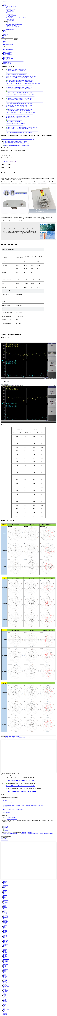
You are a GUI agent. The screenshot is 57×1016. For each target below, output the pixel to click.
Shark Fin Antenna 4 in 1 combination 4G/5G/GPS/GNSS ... (19, 128)
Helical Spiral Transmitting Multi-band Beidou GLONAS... (19, 103)
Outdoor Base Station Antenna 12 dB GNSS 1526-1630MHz (16, 737)
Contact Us (5, 34)
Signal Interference (10, 29)
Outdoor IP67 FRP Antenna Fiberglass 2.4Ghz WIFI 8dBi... (19, 114)
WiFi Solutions (9, 22)
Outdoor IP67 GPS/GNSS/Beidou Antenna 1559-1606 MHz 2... (20, 96)
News (4, 30)
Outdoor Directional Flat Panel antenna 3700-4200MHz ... (19, 85)
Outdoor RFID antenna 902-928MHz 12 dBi (16, 74)
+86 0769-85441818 (11, 817)
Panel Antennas (9, 14)
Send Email (3, 838)
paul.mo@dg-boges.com (12, 819)
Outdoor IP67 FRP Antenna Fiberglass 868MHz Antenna (18, 106)
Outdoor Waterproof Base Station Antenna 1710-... (20, 786)
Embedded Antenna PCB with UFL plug (15, 125)
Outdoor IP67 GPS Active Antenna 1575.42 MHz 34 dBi (18, 99)
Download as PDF (12, 161)
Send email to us (4, 161)
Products (5, 5)
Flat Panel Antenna (5, 833)
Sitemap (24, 832)
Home (4, 4)
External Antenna (10, 10)
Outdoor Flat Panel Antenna (11, 835)
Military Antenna (10, 19)
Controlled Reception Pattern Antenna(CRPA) (16, 17)
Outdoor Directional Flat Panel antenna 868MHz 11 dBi (18, 88)
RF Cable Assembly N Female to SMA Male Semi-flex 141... (19, 77)
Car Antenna (9, 7)
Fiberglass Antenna (10, 11)
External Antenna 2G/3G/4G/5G (13, 121)
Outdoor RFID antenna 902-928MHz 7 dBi (15, 70)
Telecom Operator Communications (14, 24)
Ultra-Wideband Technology (12, 26)
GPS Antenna (9, 12)
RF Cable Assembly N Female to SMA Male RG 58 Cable (19, 81)
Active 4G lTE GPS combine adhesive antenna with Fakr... (19, 132)
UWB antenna (12, 833)
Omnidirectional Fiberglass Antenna (35, 833)
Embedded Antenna (10, 9)
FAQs (4, 31)
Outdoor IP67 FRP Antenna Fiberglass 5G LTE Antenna (18, 110)
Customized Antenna (10, 20)
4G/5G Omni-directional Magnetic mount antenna (17, 117)
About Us (5, 33)
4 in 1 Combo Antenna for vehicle (12, 736)
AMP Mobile (29, 832)
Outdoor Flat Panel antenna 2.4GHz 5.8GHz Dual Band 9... (19, 92)
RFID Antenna (9, 16)
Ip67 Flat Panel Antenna (21, 833)
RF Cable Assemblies (11, 15)
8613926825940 (4, 840)
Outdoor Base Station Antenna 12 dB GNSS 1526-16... (21, 780)
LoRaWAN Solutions (11, 25)
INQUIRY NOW (4, 824)
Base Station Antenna (11, 6)
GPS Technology (10, 28)
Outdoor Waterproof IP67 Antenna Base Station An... (21, 791)
